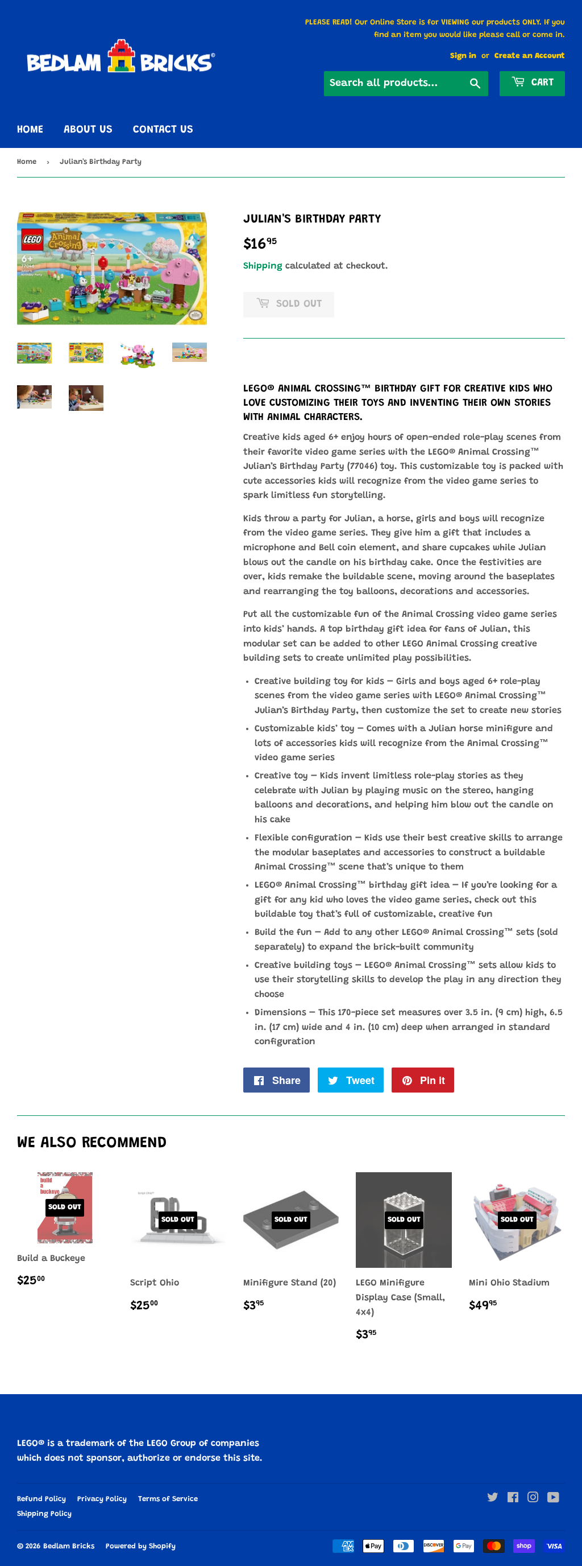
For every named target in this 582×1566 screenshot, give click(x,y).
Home (30, 130)
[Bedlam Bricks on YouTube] (553, 1499)
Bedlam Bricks (68, 1546)
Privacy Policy (102, 1499)
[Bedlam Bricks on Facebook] (513, 1499)
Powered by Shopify (141, 1546)
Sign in (463, 56)
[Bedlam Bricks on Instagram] (533, 1499)
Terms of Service (168, 1499)
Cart (541, 83)
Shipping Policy (44, 1514)
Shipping (262, 266)
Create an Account (529, 56)
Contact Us (163, 130)
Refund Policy (41, 1499)
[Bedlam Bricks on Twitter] (492, 1499)
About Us (88, 130)
